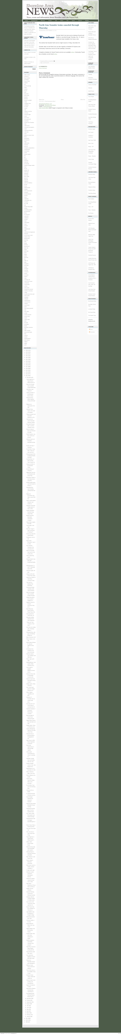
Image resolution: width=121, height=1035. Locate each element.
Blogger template (2, 1033)
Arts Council (90, 132)
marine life (26, 216)
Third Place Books (92, 193)
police (25, 252)
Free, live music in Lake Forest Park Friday (30, 833)
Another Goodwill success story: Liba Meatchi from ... (31, 765)
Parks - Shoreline (91, 210)
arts (25, 84)
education (26, 144)
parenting (26, 240)
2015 (27, 370)
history (25, 186)
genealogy (26, 174)
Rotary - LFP (91, 146)
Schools (80, 20)
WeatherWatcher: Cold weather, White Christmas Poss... (31, 664)
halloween (26, 181)
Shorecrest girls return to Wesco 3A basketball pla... (30, 982)
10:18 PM (51, 61)
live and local (27, 214)
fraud (25, 167)
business (26, 98)
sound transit (26, 305)
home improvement (28, 190)
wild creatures (27, 340)
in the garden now (27, 200)
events (25, 152)
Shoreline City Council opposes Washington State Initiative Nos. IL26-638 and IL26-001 (92, 45)
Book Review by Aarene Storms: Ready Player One (30, 610)
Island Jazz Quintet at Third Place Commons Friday (30, 579)
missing (25, 219)
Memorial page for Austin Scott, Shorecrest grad (30, 717)
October (28, 1000)
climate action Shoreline (29, 122)
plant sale (26, 248)
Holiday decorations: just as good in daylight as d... (30, 599)
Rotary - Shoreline (92, 156)
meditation (26, 217)
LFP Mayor (26, 79)
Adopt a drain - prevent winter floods (29, 843)
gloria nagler (26, 176)
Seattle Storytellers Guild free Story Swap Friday (30, 512)
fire (24, 157)
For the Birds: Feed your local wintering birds (30, 787)
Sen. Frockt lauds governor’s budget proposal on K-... (30, 689)
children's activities (28, 111)
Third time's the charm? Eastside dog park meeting (30, 421)
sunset (25, 317)
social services (27, 301)
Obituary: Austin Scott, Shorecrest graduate (30, 967)
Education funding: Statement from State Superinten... (30, 619)
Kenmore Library (91, 174)
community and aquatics (29, 127)
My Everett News (91, 312)
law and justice (27, 211)
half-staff (26, 179)
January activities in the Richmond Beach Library (30, 394)
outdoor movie (27, 236)
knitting (25, 208)
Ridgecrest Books (92, 187)
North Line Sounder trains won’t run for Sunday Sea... (30, 552)
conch (25, 128)
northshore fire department (29, 232)
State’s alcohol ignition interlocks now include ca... (31, 502)
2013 (27, 373)
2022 (27, 357)
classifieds (26, 120)
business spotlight (28, 100)
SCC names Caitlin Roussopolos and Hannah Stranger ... (30, 815)
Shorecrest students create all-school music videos (30, 880)
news (25, 230)
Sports (73, 20)
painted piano (27, 238)
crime (25, 133)
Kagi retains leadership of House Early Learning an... (31, 885)
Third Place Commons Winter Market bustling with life (31, 948)
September (29, 1002)
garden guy (26, 171)
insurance (26, 201)
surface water (27, 319)
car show (26, 106)
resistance (26, 271)
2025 (27, 352)
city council (26, 117)
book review (26, 95)
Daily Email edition (44, 108)
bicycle (25, 90)
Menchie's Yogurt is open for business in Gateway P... (30, 530)
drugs (25, 141)
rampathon (26, 263)
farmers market (27, 154)
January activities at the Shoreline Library (30, 466)
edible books (26, 143)
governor (26, 178)
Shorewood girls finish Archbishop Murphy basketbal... (30, 456)
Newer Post (41, 99)
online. (73, 52)
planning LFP (27, 246)
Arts (56, 20)
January (28, 1016)
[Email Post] (54, 61)
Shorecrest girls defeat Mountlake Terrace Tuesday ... (31, 805)
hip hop (25, 184)
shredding (26, 297)
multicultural (26, 222)
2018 (27, 364)
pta (24, 259)
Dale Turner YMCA (92, 140)
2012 (27, 375)
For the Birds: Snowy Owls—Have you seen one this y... (30, 451)
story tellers (26, 311)
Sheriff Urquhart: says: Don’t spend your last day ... (31, 436)
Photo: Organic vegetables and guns (30, 694)
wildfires (26, 341)
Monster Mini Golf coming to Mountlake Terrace (92, 33)
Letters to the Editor (92, 84)
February (29, 1014)
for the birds (26, 163)
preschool (26, 257)
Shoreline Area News (50, 105)
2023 (27, 355)
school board (26, 284)
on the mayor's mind (28, 235)
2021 (27, 359)
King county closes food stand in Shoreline (92, 27)
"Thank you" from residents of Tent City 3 (30, 624)
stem (25, 309)
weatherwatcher (27, 338)
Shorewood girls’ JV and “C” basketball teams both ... (30, 567)
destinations (26, 138)
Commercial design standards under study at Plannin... (30, 589)
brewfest (26, 97)
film (25, 155)
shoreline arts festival (28, 289)
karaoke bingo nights (28, 206)
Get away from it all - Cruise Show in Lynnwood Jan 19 (30, 705)
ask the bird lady (27, 85)
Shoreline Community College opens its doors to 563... (30, 507)
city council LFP (27, 119)
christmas (26, 112)
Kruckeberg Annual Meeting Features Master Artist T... (30, 995)
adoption (26, 82)
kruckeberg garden (28, 209)
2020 (27, 361)
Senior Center (27, 81)
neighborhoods (27, 228)
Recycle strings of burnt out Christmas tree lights (31, 431)
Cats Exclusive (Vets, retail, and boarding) (91, 285)
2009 (27, 1022)
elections (26, 146)
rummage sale (27, 279)
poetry (25, 249)
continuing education (28, 130)
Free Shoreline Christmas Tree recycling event (30, 547)
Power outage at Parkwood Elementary (29, 862)
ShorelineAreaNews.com (45, 103)
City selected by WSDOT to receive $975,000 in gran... (30, 957)
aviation (25, 89)
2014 (27, 372)
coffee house (26, 125)
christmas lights (27, 114)
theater (25, 325)
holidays (26, 189)
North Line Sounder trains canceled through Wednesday (31, 386)
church (25, 116)
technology (26, 324)
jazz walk (26, 203)
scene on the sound (28, 281)
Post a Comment (43, 68)
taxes (25, 321)
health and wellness (28, 182)
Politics (50, 20)
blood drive (26, 93)
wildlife (25, 343)
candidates (26, 105)
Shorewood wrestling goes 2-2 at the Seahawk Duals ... (30, 810)
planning (26, 244)
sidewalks (26, 298)
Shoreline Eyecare (92, 255)
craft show (26, 132)
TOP (120, 1033)
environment (26, 151)
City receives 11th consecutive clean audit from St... (30, 903)
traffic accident (27, 330)
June (28, 1007)
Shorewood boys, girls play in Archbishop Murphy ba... (30, 634)
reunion (25, 273)
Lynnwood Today (91, 309)
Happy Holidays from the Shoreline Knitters (30, 930)
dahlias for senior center (29, 135)
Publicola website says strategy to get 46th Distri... (31, 655)
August (28, 1003)
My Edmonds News (92, 301)
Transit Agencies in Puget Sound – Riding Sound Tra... (30, 381)
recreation (26, 268)
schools (25, 286)
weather (25, 336)
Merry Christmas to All (31, 637)
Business (43, 20)
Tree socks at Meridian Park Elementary (29, 584)
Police (61, 20)
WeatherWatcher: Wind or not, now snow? (30, 925)
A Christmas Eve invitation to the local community (30, 651)
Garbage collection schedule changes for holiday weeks (30, 898)
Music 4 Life (90, 143)
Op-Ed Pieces (91, 91)
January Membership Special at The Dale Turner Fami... (31, 730)
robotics (25, 276)
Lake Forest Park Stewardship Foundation (91, 151)
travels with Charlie (28, 332)
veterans (26, 335)
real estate (26, 265)
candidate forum (27, 103)
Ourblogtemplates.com (13, 1033)
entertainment (27, 149)
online (55, 54)
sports (25, 306)
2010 (27, 1020)
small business (27, 300)
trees (25, 333)
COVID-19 (26, 76)
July (28, 1005)
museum (26, 225)
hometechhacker (27, 193)
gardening (26, 173)
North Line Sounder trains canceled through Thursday (30, 594)
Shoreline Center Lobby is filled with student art (30, 977)
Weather (87, 20)
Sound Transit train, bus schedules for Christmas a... (30, 908)
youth (25, 344)
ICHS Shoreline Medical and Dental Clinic (92, 230)
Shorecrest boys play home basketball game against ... (30, 848)
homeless (26, 192)
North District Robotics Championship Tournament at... (31, 990)
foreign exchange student (29, 165)
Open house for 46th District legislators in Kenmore (30, 742)
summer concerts (27, 314)
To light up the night (30, 870)
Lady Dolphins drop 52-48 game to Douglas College (30, 913)
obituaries (26, 233)
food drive (26, 160)
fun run (25, 168)
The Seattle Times (92, 315)
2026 (27, 350)
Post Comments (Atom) (50, 101)
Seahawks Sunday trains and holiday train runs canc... (30, 760)
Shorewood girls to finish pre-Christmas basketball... (31, 853)
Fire (67, 20)
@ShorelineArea (47, 106)
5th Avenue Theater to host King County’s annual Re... (30, 479)
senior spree (26, 287)
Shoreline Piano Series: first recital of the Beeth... (30, 411)
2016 (27, 368)
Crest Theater (91, 96)
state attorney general (28, 308)
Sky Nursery (90, 213)
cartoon (25, 108)
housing (25, 195)
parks (25, 241)
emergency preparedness (29, 147)
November (29, 998)
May (28, 1009)
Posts (91, 329)
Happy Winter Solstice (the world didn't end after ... (31, 722)
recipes (25, 267)
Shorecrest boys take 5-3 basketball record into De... (30, 675)
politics (25, 254)
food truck (26, 162)
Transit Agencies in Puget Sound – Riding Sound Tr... (30, 838)
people (25, 243)
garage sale (26, 170)
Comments (92, 332)
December (29, 377)
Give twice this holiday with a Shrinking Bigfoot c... (31, 629)
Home (26, 20)
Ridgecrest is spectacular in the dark (30, 406)
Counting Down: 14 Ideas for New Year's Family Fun (30, 461)
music (25, 227)
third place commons (28, 327)
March (28, 1012)
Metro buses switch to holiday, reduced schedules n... (30, 867)
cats (25, 109)
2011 (27, 1018)
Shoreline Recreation (92, 114)
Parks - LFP (90, 206)
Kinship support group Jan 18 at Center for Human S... (31, 484)
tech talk (26, 322)
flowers (25, 159)
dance (25, 136)
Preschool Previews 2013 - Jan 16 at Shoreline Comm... (30, 426)
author (25, 87)
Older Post (82, 99)
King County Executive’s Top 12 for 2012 (30, 542)
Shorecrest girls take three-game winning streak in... (30, 680)
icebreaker (26, 198)
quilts (25, 262)
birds (25, 92)
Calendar (90, 74)
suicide (25, 313)
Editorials (90, 87)
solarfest (26, 303)
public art (26, 260)
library (25, 213)
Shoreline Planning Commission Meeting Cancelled (30, 893)
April (28, 1011)
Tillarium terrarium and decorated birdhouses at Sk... (31, 416)
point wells (26, 251)
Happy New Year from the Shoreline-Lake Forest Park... (30, 474)
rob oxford (26, 275)
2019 (27, 363)
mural (25, 224)
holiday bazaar (27, 187)
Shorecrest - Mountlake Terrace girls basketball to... (31, 962)
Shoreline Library (91, 190)
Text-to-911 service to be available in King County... (30, 972)
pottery (25, 255)
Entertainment (34, 20)
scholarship (26, 282)
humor (25, 197)
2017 (27, 366)
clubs (25, 124)
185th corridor (27, 74)
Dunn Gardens (27, 78)
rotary (25, 278)
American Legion (91, 129)
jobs (25, 205)
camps (25, 101)
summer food (27, 316)
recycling (26, 270)
